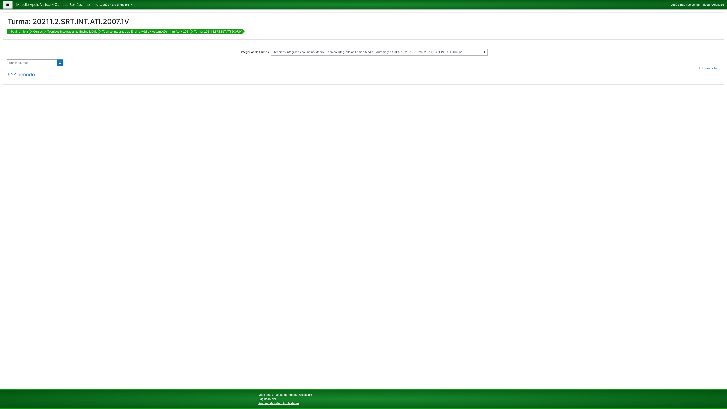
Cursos (38, 31)
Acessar (717, 4)
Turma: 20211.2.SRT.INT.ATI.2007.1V (218, 31)
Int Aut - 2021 (181, 31)
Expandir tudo (711, 68)
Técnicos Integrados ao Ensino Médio (72, 31)
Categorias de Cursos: (255, 52)
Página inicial (20, 31)
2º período (23, 74)
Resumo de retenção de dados (278, 403)
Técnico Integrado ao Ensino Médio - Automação (134, 31)
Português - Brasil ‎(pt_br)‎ (112, 4)
